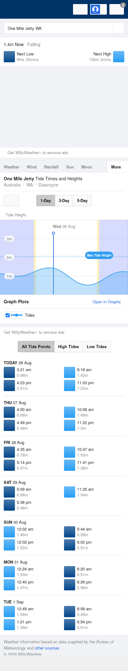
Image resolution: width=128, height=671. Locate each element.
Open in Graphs (107, 302)
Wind (32, 167)
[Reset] (107, 28)
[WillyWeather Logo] (14, 9)
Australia (12, 185)
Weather (11, 167)
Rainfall (51, 167)
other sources (47, 648)
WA (29, 185)
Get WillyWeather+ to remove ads (37, 152)
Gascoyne (48, 185)
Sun (70, 167)
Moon (86, 167)
